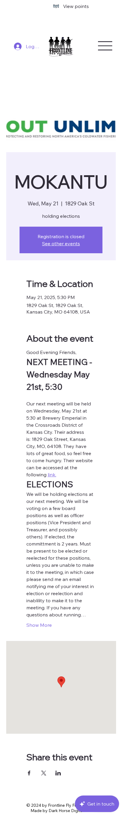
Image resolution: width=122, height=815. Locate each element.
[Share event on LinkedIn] (58, 773)
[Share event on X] (43, 773)
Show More (39, 625)
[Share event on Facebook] (29, 773)
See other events (61, 243)
